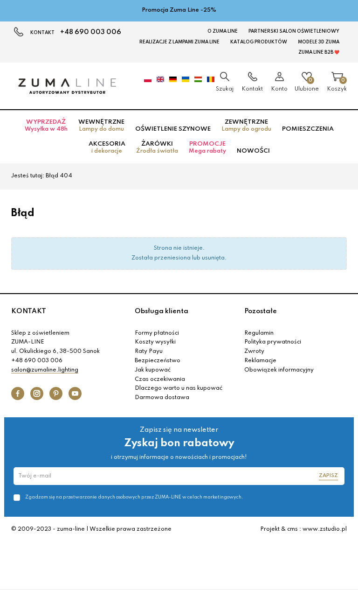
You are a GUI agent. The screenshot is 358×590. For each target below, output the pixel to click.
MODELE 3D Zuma (318, 42)
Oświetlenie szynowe (173, 129)
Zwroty (254, 351)
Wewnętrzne (101, 125)
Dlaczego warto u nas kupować (178, 388)
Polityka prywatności (272, 342)
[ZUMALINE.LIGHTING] (67, 86)
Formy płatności (157, 333)
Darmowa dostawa (162, 397)
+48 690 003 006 (90, 32)
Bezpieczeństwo (157, 361)
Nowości (253, 151)
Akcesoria (107, 147)
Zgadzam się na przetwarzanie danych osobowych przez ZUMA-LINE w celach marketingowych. (134, 497)
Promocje (207, 147)
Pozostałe (260, 311)
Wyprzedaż (46, 125)
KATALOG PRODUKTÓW (258, 42)
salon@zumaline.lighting (44, 370)
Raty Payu (149, 351)
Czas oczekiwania (160, 379)
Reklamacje (260, 361)
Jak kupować (153, 370)
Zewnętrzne (246, 125)
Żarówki (157, 147)
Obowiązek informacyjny (279, 370)
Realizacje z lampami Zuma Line (179, 42)
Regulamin (259, 333)
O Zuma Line (222, 31)
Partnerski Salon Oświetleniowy (293, 31)
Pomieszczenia (308, 129)
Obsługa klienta (161, 311)
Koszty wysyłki (155, 342)
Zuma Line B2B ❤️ (318, 52)
